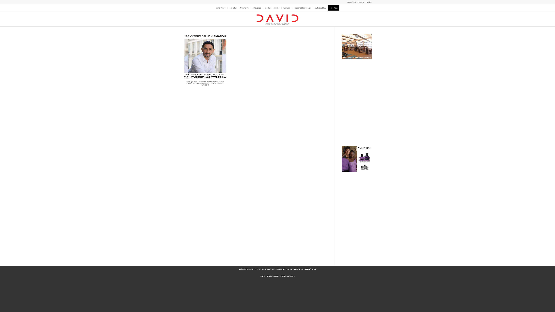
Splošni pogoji (296, 269)
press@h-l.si (282, 269)
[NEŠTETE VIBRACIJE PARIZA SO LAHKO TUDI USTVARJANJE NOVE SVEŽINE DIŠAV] (205, 56)
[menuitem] (352, 2)
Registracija (351, 2)
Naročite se (310, 269)
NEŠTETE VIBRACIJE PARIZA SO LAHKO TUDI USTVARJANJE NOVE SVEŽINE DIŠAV (205, 76)
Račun (369, 2)
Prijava (361, 2)
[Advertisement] (357, 103)
